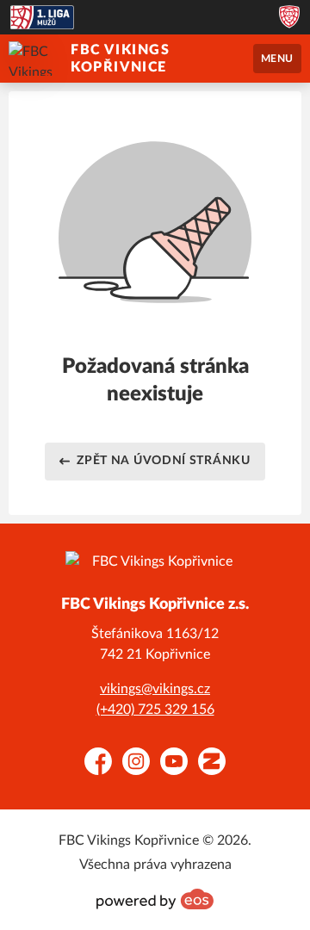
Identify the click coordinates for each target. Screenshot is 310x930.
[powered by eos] (155, 899)
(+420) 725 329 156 (155, 709)
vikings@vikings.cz (155, 689)
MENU (277, 58)
